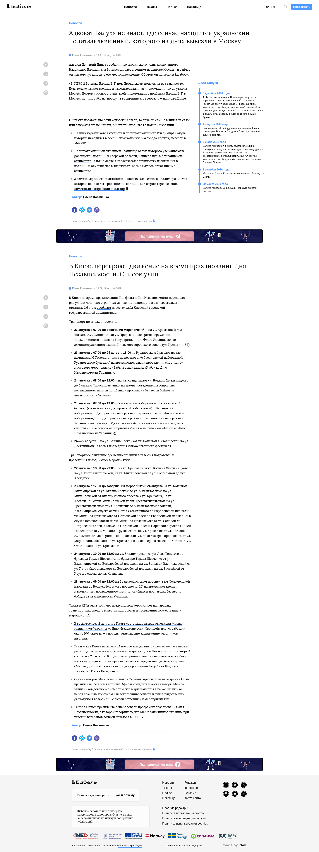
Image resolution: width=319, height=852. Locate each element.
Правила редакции (175, 808)
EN (273, 7)
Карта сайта (192, 798)
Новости (130, 6)
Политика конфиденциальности (184, 818)
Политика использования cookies (185, 823)
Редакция (191, 782)
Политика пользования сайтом (183, 813)
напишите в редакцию (130, 845)
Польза (172, 6)
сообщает (104, 307)
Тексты (151, 6)
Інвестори (191, 787)
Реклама (190, 792)
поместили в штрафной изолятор (99, 188)
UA (268, 7)
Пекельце (194, 6)
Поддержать (301, 6)
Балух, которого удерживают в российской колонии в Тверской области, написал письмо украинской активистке (129, 156)
